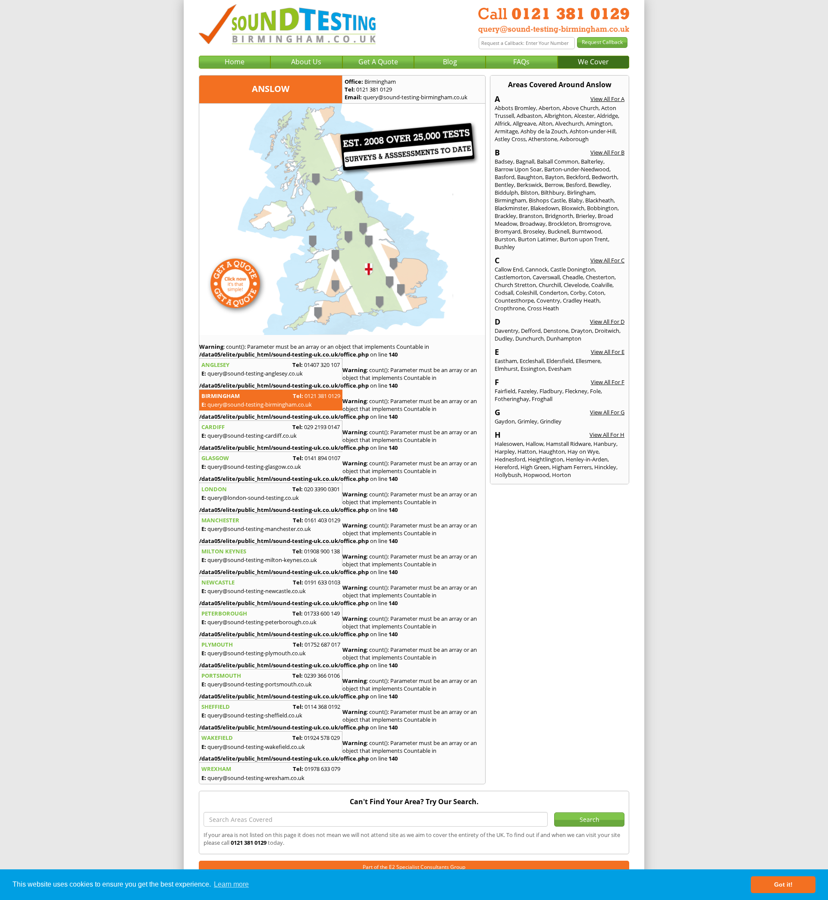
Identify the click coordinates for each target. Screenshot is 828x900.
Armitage (506, 131)
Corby (578, 293)
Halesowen (509, 444)
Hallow (534, 444)
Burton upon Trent (584, 239)
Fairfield (505, 391)
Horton (561, 475)
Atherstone (542, 139)
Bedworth (604, 177)
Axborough (574, 139)
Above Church (580, 108)
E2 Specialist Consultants (419, 867)
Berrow (554, 185)
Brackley (505, 216)
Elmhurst (506, 369)
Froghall (542, 399)
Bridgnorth (559, 216)
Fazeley (527, 391)
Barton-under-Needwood (576, 169)
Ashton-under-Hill (592, 131)
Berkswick (529, 185)
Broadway (533, 223)
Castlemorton (512, 277)
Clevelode (576, 285)
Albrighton (557, 116)
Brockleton (562, 223)
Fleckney (576, 391)
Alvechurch (569, 123)
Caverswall (546, 277)
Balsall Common (557, 161)
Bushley (505, 247)
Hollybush (508, 475)
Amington (599, 123)
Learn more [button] (231, 884)
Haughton (552, 451)
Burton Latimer (537, 239)
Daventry (506, 331)
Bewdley (599, 185)
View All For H (607, 435)
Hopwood (536, 475)
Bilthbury (553, 192)
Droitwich (607, 331)
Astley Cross (510, 139)
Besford (576, 185)
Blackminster (511, 208)
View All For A (607, 99)
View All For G (607, 412)
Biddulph (506, 192)
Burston (505, 239)
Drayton (581, 331)
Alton (545, 123)
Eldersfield (559, 361)
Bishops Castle (547, 200)
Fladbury (550, 391)
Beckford (577, 177)
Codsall (504, 293)
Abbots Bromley (515, 108)
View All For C (607, 260)
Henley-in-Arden (587, 459)
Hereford (506, 467)
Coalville (601, 285)
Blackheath (599, 200)
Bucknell (558, 231)
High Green (535, 467)
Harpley (505, 451)
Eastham (506, 361)
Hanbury (604, 444)
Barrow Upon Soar (518, 169)
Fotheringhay (512, 399)
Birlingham (581, 192)
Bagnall (525, 161)
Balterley (592, 161)
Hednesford (510, 459)
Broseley (534, 231)
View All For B (607, 152)
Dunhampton (563, 338)
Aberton (549, 108)
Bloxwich (572, 208)
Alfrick (502, 123)
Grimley (527, 421)
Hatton (527, 451)
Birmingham (510, 200)
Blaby (575, 200)
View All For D (607, 321)
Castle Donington (572, 269)
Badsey (504, 161)
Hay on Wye (583, 451)
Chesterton (600, 277)
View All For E (607, 352)
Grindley (550, 421)
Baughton (530, 177)
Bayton (554, 177)
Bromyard (508, 231)
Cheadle (572, 277)
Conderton (553, 293)
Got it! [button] (783, 884)
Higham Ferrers (572, 467)
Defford (531, 331)
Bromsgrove (594, 223)
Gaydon (505, 421)
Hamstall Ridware (568, 444)
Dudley (504, 338)
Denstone (555, 331)
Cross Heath (543, 308)
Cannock (536, 269)
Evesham (559, 369)
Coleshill (526, 293)
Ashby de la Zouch (544, 131)
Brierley (585, 216)
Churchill (550, 285)
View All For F (607, 382)
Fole (595, 391)
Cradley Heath (581, 300)
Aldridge (607, 116)
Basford (504, 177)
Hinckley (605, 467)
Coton (596, 293)
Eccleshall (532, 361)
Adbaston (529, 116)
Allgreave (524, 123)
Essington (533, 369)
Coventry (548, 300)
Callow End (509, 269)
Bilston (529, 192)
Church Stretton (515, 285)
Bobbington (602, 208)
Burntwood (586, 231)
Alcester (584, 116)
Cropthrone (510, 308)
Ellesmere (588, 361)
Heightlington (545, 459)
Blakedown (544, 208)
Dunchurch (529, 338)
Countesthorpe (514, 300)
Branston (531, 216)
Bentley (504, 185)
